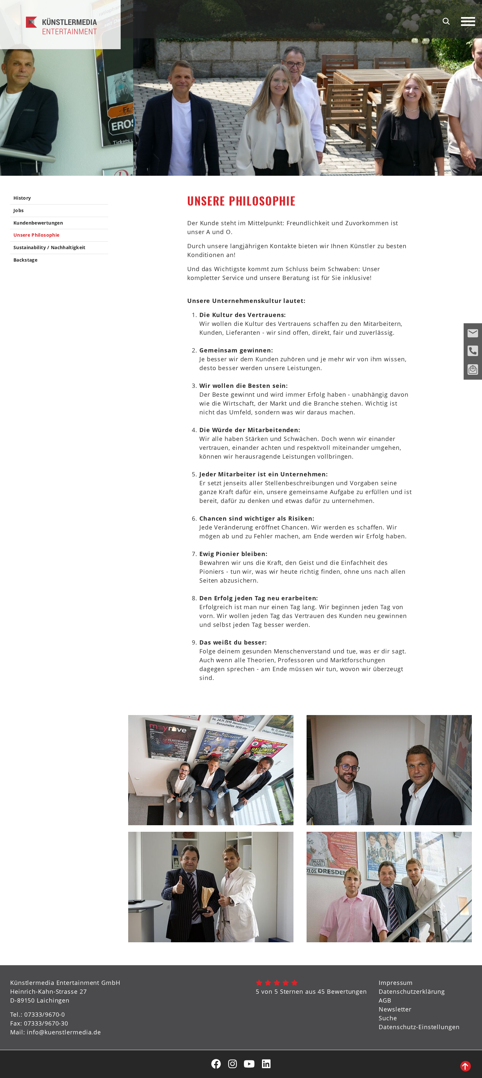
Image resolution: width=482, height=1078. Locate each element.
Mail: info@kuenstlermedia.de (55, 1032)
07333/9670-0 (44, 1014)
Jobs (18, 210)
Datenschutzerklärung (412, 991)
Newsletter (395, 1009)
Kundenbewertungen (38, 223)
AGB (385, 1000)
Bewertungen (347, 991)
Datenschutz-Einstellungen (419, 1027)
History (22, 198)
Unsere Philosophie (36, 235)
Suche (388, 1018)
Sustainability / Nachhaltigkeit (49, 247)
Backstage (25, 260)
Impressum (396, 983)
